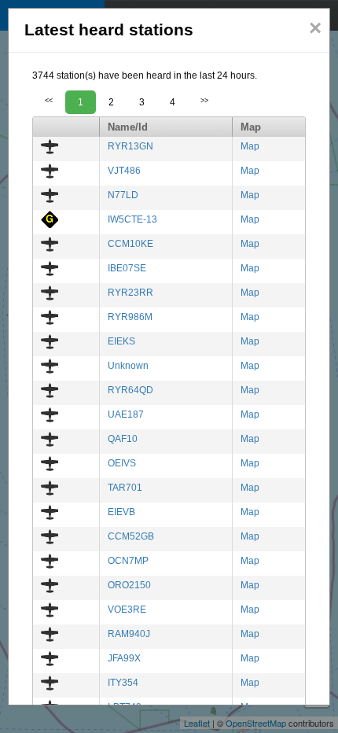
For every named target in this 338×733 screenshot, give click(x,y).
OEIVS (122, 463)
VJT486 (124, 170)
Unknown (128, 365)
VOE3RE (127, 609)
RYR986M (130, 316)
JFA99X (124, 658)
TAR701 (125, 487)
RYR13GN (130, 146)
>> (204, 101)
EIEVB (121, 512)
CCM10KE (130, 243)
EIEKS (121, 341)
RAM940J (129, 633)
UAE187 (126, 414)
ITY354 (123, 682)
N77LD (123, 195)
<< (49, 101)
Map (250, 146)
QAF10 (123, 438)
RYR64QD (130, 390)
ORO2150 (129, 585)
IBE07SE (127, 268)
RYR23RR (130, 292)
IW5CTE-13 (132, 219)
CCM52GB (131, 536)
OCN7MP (128, 560)
